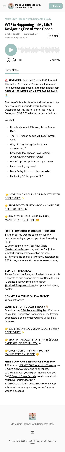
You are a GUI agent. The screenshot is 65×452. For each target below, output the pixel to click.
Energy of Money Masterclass (39, 256)
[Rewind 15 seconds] (8, 60)
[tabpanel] (32, 237)
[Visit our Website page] (32, 432)
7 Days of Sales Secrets (22, 376)
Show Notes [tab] (12, 70)
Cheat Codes (27, 383)
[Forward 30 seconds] (14, 60)
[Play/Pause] (11, 50)
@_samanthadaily (14, 299)
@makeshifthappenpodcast (20, 285)
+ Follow (55, 6)
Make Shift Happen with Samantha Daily (28, 6)
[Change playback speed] (20, 60)
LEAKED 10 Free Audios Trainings (37, 365)
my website (25, 234)
